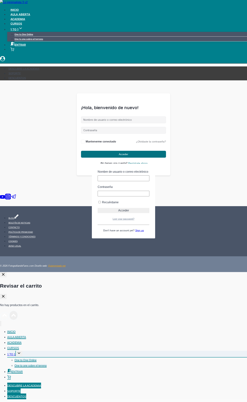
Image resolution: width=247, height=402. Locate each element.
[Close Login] (3, 274)
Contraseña (105, 186)
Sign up (139, 230)
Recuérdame (110, 202)
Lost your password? (123, 219)
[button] (9, 377)
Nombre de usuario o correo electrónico (123, 171)
